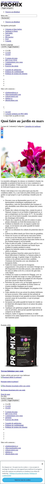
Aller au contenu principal (10, 2)
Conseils (8, 41)
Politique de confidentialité (14, 72)
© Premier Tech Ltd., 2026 (11, 108)
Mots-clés (4, 16)
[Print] (22, 135)
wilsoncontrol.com (11, 96)
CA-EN (8, 53)
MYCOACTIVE (11, 60)
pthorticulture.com (11, 100)
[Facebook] (22, 131)
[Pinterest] (22, 128)
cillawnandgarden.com (13, 94)
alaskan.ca (8, 98)
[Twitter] (22, 133)
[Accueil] (12, 6)
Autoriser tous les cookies (22, 480)
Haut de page (5, 394)
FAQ (7, 39)
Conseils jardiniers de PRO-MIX (16, 114)
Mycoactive (9, 37)
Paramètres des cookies (16, 76)
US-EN (7, 54)
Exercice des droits (11, 66)
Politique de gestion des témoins (16, 74)
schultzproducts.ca (11, 92)
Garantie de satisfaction (13, 70)
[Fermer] (42, 464)
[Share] (22, 137)
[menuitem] (24, 51)
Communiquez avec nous (14, 62)
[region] (22, 472)
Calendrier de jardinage (33, 126)
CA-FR (4, 47)
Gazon (7, 35)
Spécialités (9, 33)
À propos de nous (11, 58)
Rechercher (5, 18)
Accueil (8, 112)
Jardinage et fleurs (11, 31)
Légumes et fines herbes (13, 29)
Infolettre (8, 64)
